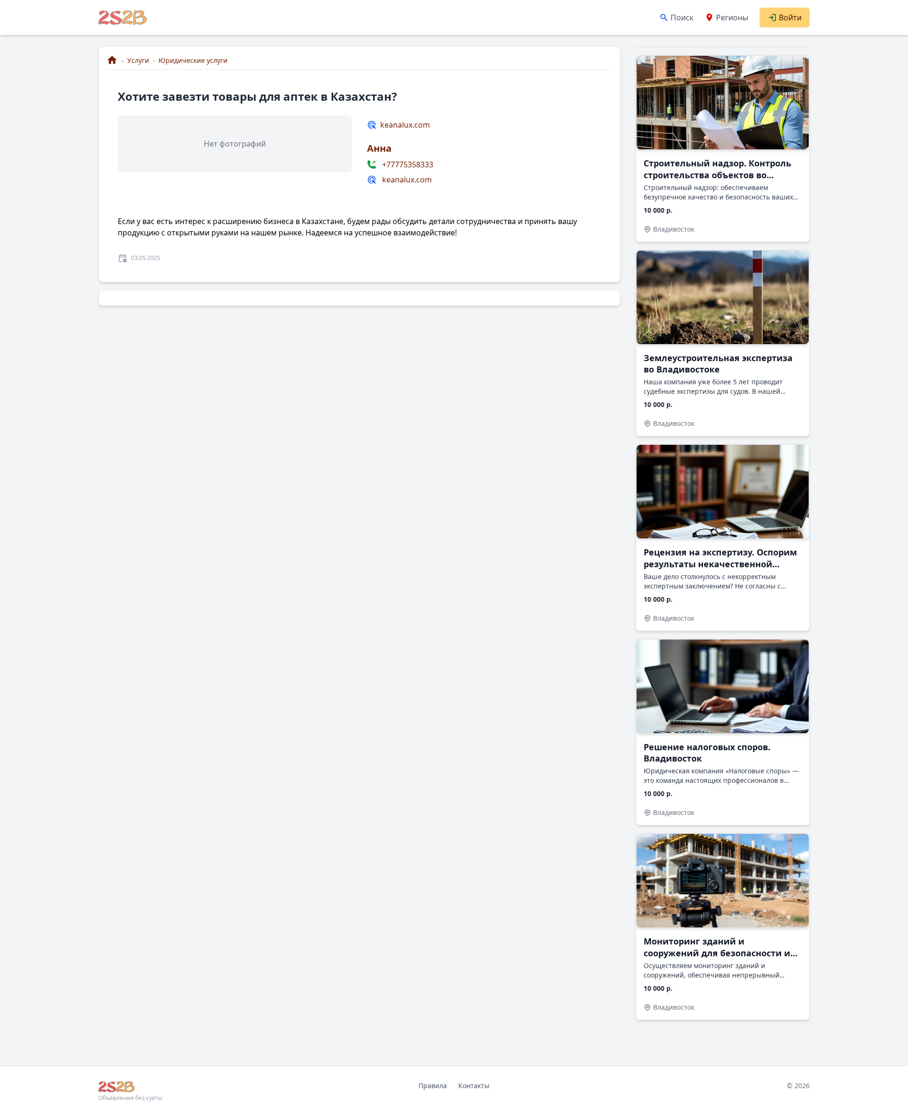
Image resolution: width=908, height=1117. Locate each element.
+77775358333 (407, 164)
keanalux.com (405, 125)
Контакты (473, 1085)
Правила (433, 1085)
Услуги (138, 60)
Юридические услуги (192, 60)
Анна (379, 148)
